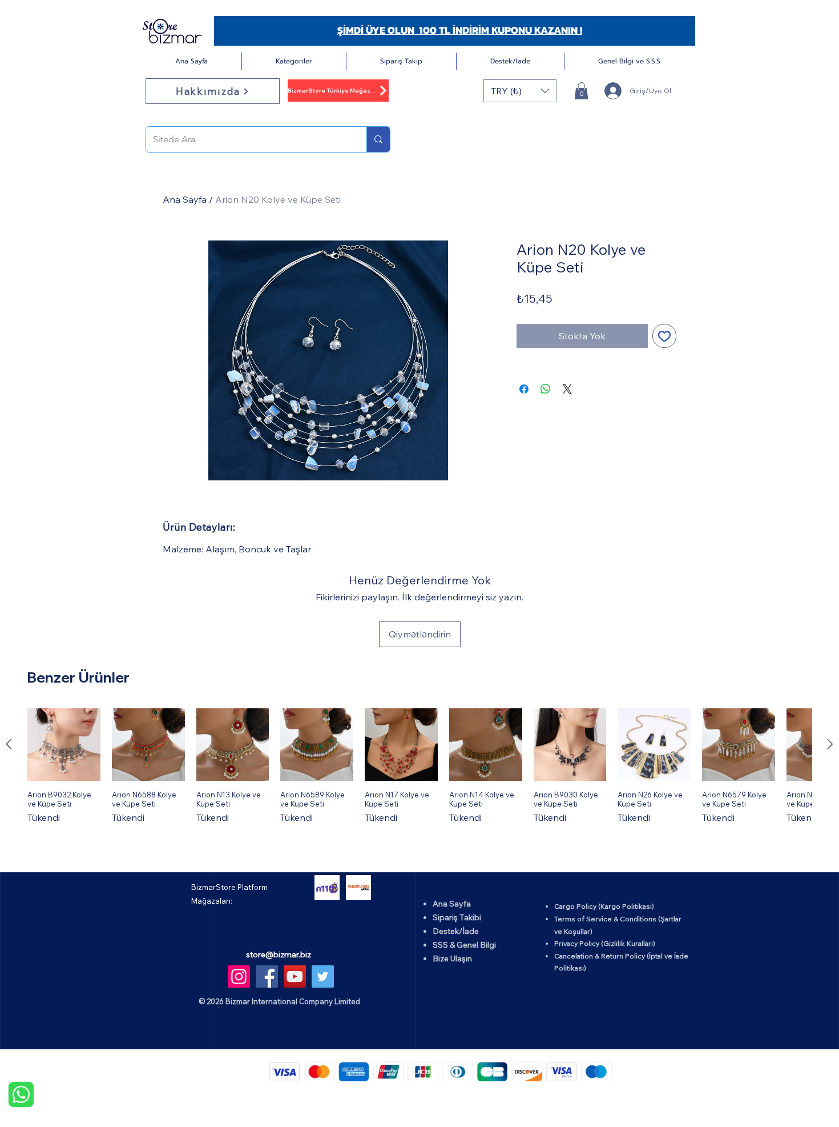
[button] (294, 61)
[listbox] (519, 90)
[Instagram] (239, 976)
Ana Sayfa (185, 199)
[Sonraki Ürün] (830, 744)
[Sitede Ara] (378, 139)
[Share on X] (567, 389)
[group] (419, 766)
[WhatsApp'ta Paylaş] (545, 389)
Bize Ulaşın (452, 958)
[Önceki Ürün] (9, 744)
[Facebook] (267, 976)
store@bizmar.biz (278, 954)
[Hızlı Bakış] (63, 744)
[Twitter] (323, 976)
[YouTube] (295, 976)
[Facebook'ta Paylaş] (524, 389)
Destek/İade (456, 931)
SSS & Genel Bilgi (464, 945)
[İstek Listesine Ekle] (664, 336)
